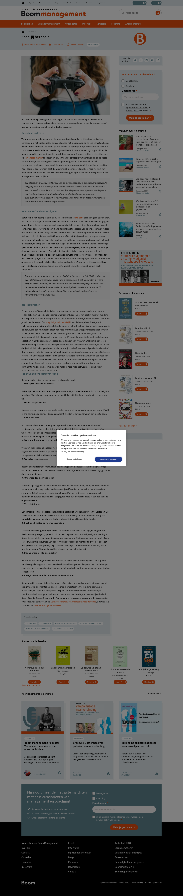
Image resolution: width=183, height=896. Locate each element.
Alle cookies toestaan (109, 459)
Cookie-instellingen (74, 459)
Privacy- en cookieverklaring (72, 452)
